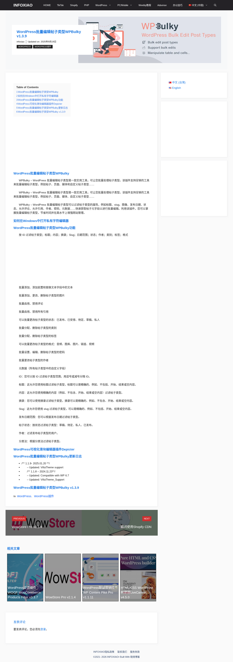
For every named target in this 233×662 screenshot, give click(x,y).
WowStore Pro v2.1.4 (27, 527)
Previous (19, 518)
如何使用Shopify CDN (136, 527)
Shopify (74, 5)
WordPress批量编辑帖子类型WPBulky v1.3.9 (46, 487)
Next (147, 518)
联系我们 (122, 651)
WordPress (101, 5)
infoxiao (20, 41)
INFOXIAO (22, 5)
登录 (43, 629)
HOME (47, 5)
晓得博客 (135, 656)
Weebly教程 (145, 5)
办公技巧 (177, 5)
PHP (86, 5)
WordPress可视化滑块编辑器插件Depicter (43, 449)
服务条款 (135, 651)
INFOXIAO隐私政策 (103, 651)
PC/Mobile (122, 5)
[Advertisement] (81, 144)
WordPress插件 (43, 47)
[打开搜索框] (215, 5)
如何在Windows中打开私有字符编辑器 (41, 221)
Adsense (162, 5)
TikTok (60, 5)
